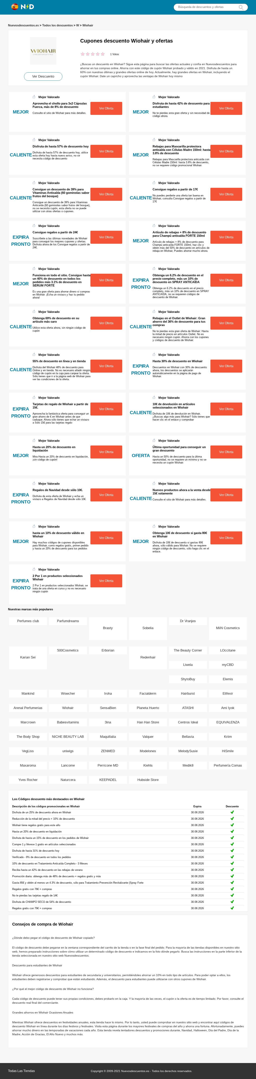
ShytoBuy (188, 679)
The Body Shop (28, 737)
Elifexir (228, 693)
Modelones (148, 751)
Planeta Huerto (148, 708)
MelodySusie (188, 751)
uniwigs (68, 751)
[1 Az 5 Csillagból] (82, 54)
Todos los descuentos (57, 25)
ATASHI (188, 708)
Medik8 (188, 765)
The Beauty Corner (188, 650)
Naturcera (68, 780)
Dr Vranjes (188, 621)
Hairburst (188, 693)
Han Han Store (148, 722)
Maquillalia (108, 737)
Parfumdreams (68, 621)
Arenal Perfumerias (28, 708)
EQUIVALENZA (227, 722)
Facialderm (148, 693)
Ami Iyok (227, 708)
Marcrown (28, 722)
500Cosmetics (68, 650)
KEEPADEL (108, 780)
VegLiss (28, 751)
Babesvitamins (68, 722)
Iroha (108, 693)
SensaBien (108, 708)
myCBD (228, 665)
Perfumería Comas (228, 765)
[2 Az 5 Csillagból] (85, 54)
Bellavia (188, 737)
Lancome (68, 765)
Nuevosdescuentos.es (23, 25)
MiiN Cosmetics (228, 628)
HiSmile (228, 751)
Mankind (28, 693)
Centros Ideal (188, 722)
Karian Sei (28, 657)
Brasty (108, 628)
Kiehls (148, 765)
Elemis (228, 679)
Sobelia (147, 628)
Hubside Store (148, 780)
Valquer (148, 737)
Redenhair (148, 657)
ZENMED (108, 751)
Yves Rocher (28, 780)
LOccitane (227, 650)
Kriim (228, 737)
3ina (108, 722)
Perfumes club (28, 621)
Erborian (108, 650)
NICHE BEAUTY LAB (68, 737)
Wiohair (87, 25)
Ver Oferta (106, 108)
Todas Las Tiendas (21, 1071)
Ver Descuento (43, 76)
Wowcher (68, 693)
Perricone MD (108, 765)
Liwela (188, 665)
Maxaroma (28, 765)
